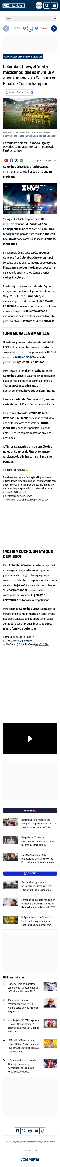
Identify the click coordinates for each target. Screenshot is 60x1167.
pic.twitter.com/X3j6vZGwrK (17, 496)
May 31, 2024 (42, 499)
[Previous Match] (6, 28)
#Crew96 (7, 492)
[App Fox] (39, 5)
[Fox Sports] (14, 5)
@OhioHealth (21, 492)
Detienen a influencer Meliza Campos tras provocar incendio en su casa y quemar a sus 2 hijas (38, 824)
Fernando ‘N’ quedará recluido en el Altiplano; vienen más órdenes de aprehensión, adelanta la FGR (38, 904)
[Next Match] (54, 28)
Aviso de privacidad (30, 1151)
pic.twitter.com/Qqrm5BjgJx (17, 640)
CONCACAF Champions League (23, 56)
